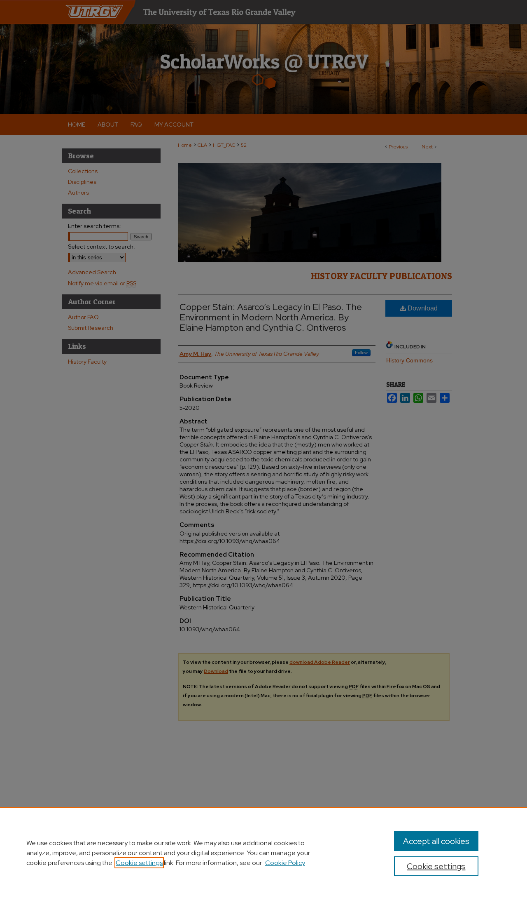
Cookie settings (139, 862)
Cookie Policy (285, 862)
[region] (263, 852)
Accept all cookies (436, 841)
